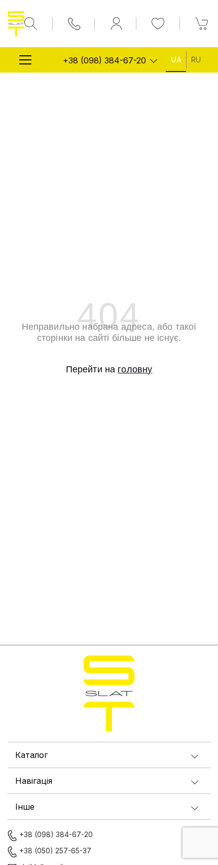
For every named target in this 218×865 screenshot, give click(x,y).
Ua (176, 60)
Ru (196, 60)
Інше (24, 807)
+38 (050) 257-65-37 (55, 850)
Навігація (33, 781)
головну (135, 369)
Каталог (31, 755)
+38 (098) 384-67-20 (104, 60)
